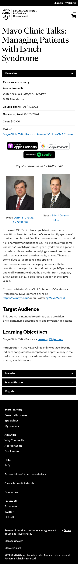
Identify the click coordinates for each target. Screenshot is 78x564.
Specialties (12, 420)
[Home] (23, 14)
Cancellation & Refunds (19, 483)
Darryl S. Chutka (24, 217)
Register (72, 3)
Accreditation (14, 382)
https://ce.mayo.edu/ (16, 298)
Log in (60, 3)
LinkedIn (10, 517)
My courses (12, 426)
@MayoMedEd (55, 298)
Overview (11, 73)
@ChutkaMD (20, 221)
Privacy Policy (24, 533)
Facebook (11, 506)
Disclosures (12, 451)
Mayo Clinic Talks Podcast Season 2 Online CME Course (38, 134)
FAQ (7, 465)
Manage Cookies (14, 540)
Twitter (9, 512)
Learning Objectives (50, 339)
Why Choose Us (14, 440)
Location (10, 373)
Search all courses (16, 415)
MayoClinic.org (13, 547)
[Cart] (73, 18)
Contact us (11, 492)
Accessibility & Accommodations (26, 474)
